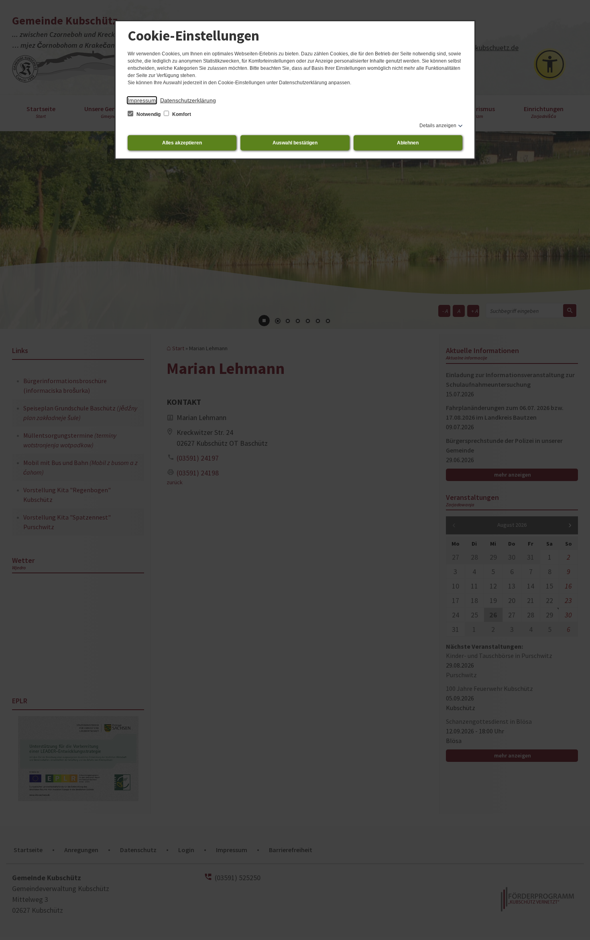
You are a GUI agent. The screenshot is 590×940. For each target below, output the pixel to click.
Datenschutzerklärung (188, 100)
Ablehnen (408, 143)
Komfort (181, 114)
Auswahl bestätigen (295, 143)
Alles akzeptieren (182, 143)
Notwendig (148, 114)
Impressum (142, 100)
